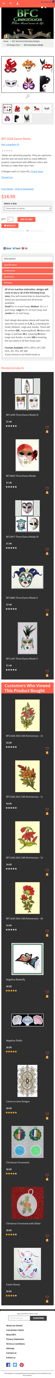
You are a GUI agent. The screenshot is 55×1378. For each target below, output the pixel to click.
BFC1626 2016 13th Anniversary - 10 (24, 736)
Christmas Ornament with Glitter (23, 1223)
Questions (9, 276)
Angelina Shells (14, 1040)
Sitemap (10, 1348)
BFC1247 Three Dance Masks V (22, 658)
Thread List (7, 177)
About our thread (14, 1325)
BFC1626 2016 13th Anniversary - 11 (24, 797)
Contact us (11, 1353)
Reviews (8, 282)
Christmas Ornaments (17, 1162)
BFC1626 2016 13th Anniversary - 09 (24, 918)
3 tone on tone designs (18, 1101)
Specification (10, 264)
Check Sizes (37, 171)
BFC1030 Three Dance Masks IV (22, 415)
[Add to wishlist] (47, 427)
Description (10, 258)
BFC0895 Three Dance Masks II (22, 598)
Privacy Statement (15, 1339)
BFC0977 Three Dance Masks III (22, 537)
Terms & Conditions (15, 1343)
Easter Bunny (13, 1284)
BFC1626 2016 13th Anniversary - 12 (24, 857)
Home (5, 41)
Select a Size (10, 203)
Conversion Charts (15, 1330)
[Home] (27, 17)
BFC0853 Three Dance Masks (21, 476)
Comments (9, 270)
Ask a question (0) (10, 144)
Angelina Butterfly (15, 979)
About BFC (11, 1334)
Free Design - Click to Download (17, 189)
